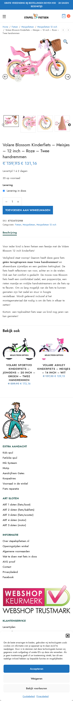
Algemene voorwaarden (16, 551)
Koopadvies (9, 478)
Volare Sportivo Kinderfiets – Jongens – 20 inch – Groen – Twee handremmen (19, 372)
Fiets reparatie (11, 489)
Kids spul (8, 453)
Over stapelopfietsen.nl (16, 541)
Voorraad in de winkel (15, 484)
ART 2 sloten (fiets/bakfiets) (18, 510)
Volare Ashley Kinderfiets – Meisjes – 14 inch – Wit (53, 369)
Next (69, 125)
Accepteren (36, 669)
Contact (7, 567)
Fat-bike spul (10, 458)
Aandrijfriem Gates (13, 473)
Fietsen (15, 26)
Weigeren (36, 679)
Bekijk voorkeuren (36, 688)
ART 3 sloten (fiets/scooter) (18, 515)
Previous (3, 125)
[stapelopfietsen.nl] (36, 16)
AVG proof (9, 562)
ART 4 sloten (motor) (14, 520)
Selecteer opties (19, 355)
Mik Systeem (10, 463)
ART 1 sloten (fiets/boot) (16, 505)
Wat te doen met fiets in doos (20, 556)
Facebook (8, 577)
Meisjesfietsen (27, 26)
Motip (6, 468)
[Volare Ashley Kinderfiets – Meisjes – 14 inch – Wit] (53, 349)
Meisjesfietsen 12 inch (47, 26)
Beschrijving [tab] (10, 232)
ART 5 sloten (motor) (14, 525)
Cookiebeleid (29, 696)
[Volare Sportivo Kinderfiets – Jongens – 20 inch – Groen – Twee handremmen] (19, 349)
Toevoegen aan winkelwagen (27, 210)
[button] (67, 635)
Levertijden (9, 627)
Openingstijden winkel (16, 546)
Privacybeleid (42, 696)
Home (5, 26)
